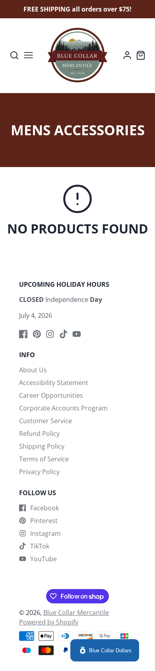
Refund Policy (39, 433)
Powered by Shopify (48, 622)
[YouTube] (76, 334)
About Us (33, 370)
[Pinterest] (37, 334)
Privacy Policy (39, 471)
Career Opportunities (51, 395)
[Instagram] (50, 334)
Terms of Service (44, 459)
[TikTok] (63, 334)
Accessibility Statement (53, 382)
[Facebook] (23, 334)
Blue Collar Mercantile (76, 612)
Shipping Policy (41, 446)
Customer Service (45, 420)
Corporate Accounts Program (63, 408)
